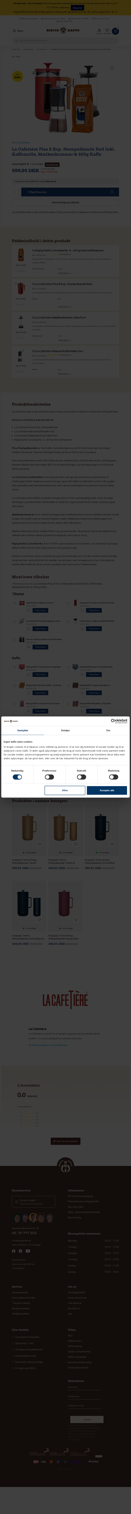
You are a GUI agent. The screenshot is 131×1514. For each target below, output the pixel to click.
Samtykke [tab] (22, 730)
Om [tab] (108, 730)
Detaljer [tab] (65, 730)
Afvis (65, 790)
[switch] (49, 777)
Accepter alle (107, 790)
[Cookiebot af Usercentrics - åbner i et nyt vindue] (113, 721)
